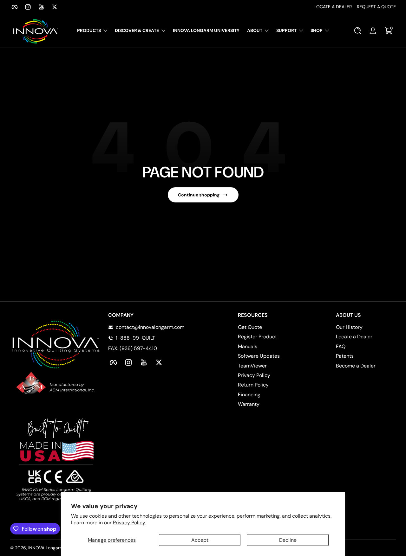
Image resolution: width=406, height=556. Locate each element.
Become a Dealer (356, 365)
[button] (357, 31)
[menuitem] (268, 327)
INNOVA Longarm (45, 548)
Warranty (248, 404)
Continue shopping (198, 195)
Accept (199, 540)
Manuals (247, 346)
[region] (203, 7)
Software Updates (259, 356)
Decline (288, 540)
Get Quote (250, 327)
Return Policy (253, 384)
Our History (349, 327)
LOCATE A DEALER (333, 7)
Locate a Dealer (354, 336)
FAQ (340, 346)
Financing (249, 394)
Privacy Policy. (129, 522)
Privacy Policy (254, 375)
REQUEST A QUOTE (376, 7)
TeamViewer (252, 365)
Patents (345, 356)
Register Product (257, 336)
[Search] (358, 31)
